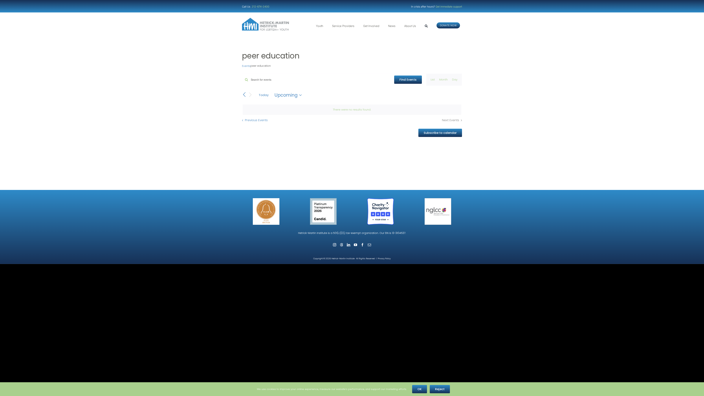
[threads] (341, 244)
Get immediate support (449, 6)
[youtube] (355, 244)
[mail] (369, 244)
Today (264, 95)
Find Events (408, 80)
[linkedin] (348, 244)
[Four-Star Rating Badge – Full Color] (380, 199)
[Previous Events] (244, 95)
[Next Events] (250, 95)
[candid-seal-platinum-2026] (323, 199)
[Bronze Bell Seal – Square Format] (266, 199)
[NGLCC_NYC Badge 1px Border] (438, 199)
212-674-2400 (261, 6)
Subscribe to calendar (440, 133)
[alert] (352, 109)
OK (419, 389)
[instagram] (334, 244)
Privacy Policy (384, 258)
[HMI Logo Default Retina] (266, 19)
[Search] (426, 26)
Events (246, 66)
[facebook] (362, 244)
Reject (440, 389)
